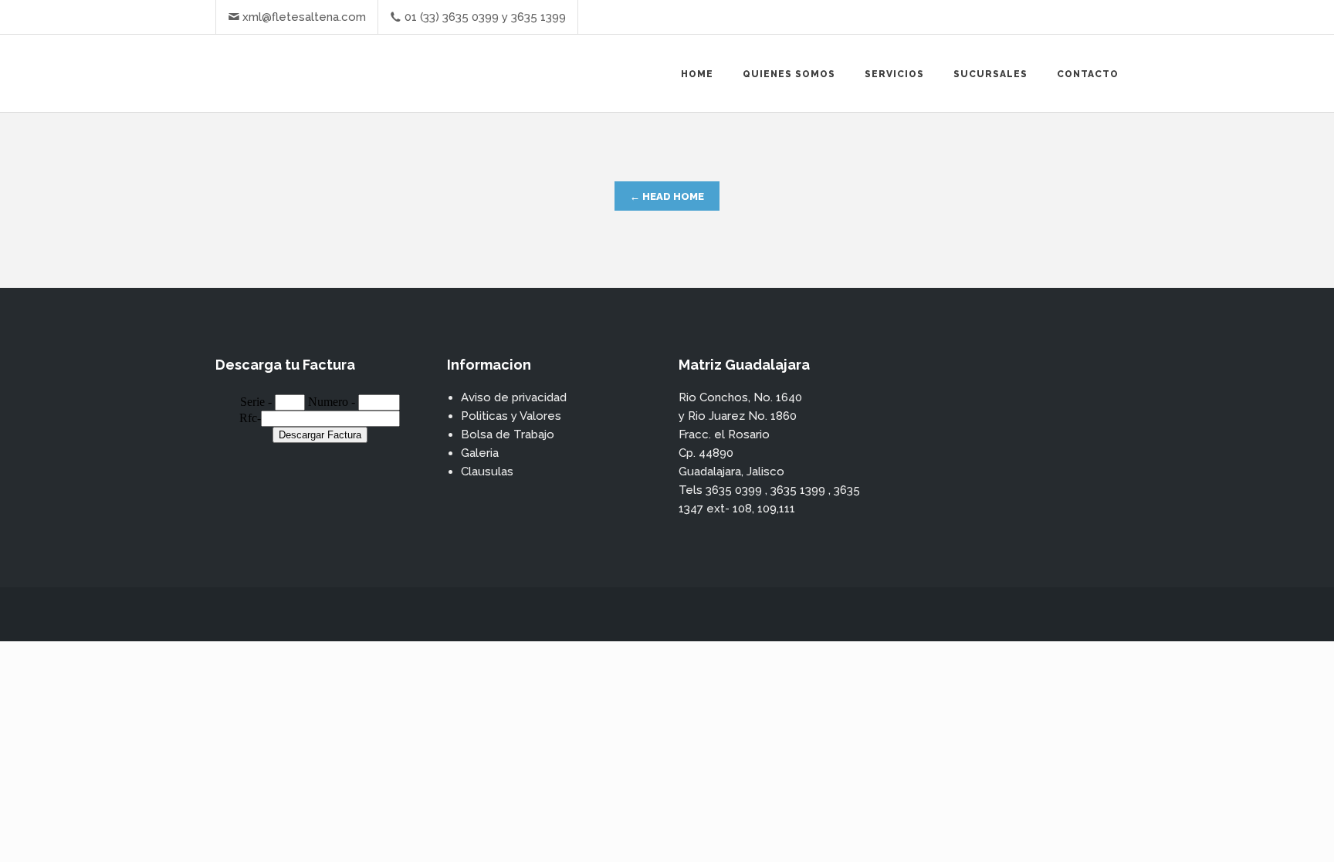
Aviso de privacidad (514, 397)
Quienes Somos (789, 74)
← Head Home (667, 196)
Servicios (894, 74)
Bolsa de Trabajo (507, 434)
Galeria (480, 453)
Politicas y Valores (511, 416)
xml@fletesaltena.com (304, 17)
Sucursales (990, 74)
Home (697, 74)
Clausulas (487, 471)
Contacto (1088, 74)
